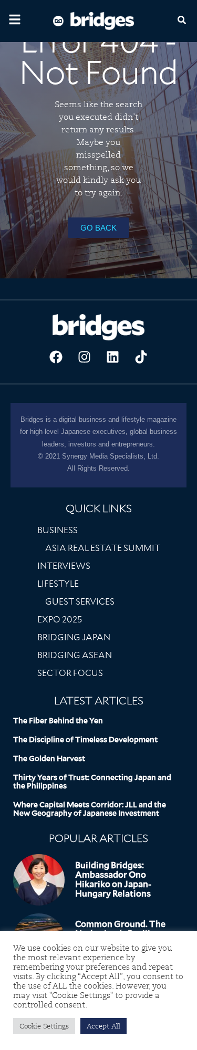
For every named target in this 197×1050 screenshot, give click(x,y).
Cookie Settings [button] (44, 1026)
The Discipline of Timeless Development (85, 739)
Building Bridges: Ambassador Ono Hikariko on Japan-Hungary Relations (113, 879)
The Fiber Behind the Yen (58, 720)
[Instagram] (84, 357)
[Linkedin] (113, 357)
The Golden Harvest (49, 758)
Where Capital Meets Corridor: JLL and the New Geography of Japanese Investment (89, 809)
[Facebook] (56, 357)
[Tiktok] (141, 357)
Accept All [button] (103, 1026)
